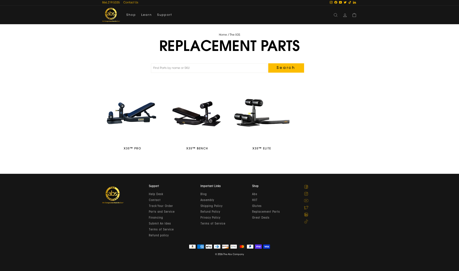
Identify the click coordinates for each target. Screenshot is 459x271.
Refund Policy (210, 212)
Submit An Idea (160, 223)
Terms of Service (161, 229)
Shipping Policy (211, 206)
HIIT (255, 200)
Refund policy (159, 235)
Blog (203, 194)
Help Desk (156, 194)
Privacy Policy (210, 218)
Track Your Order (161, 206)
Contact (155, 200)
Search (286, 68)
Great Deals (260, 218)
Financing (156, 218)
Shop (131, 15)
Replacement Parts (266, 212)
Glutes (257, 206)
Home (223, 35)
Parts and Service (162, 212)
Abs (254, 194)
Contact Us (130, 2)
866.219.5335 (111, 2)
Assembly (207, 200)
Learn (146, 15)
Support (164, 15)
